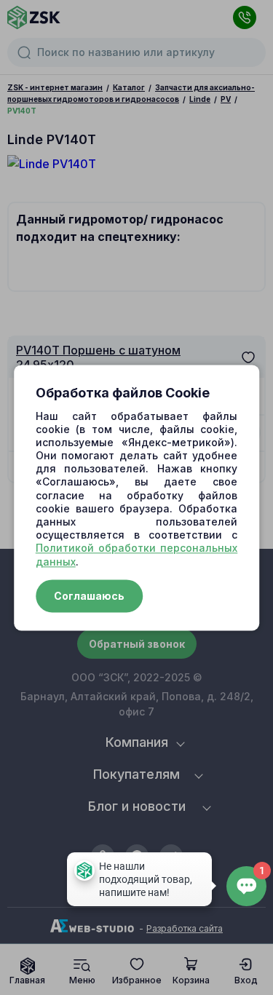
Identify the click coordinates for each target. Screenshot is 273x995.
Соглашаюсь (89, 596)
